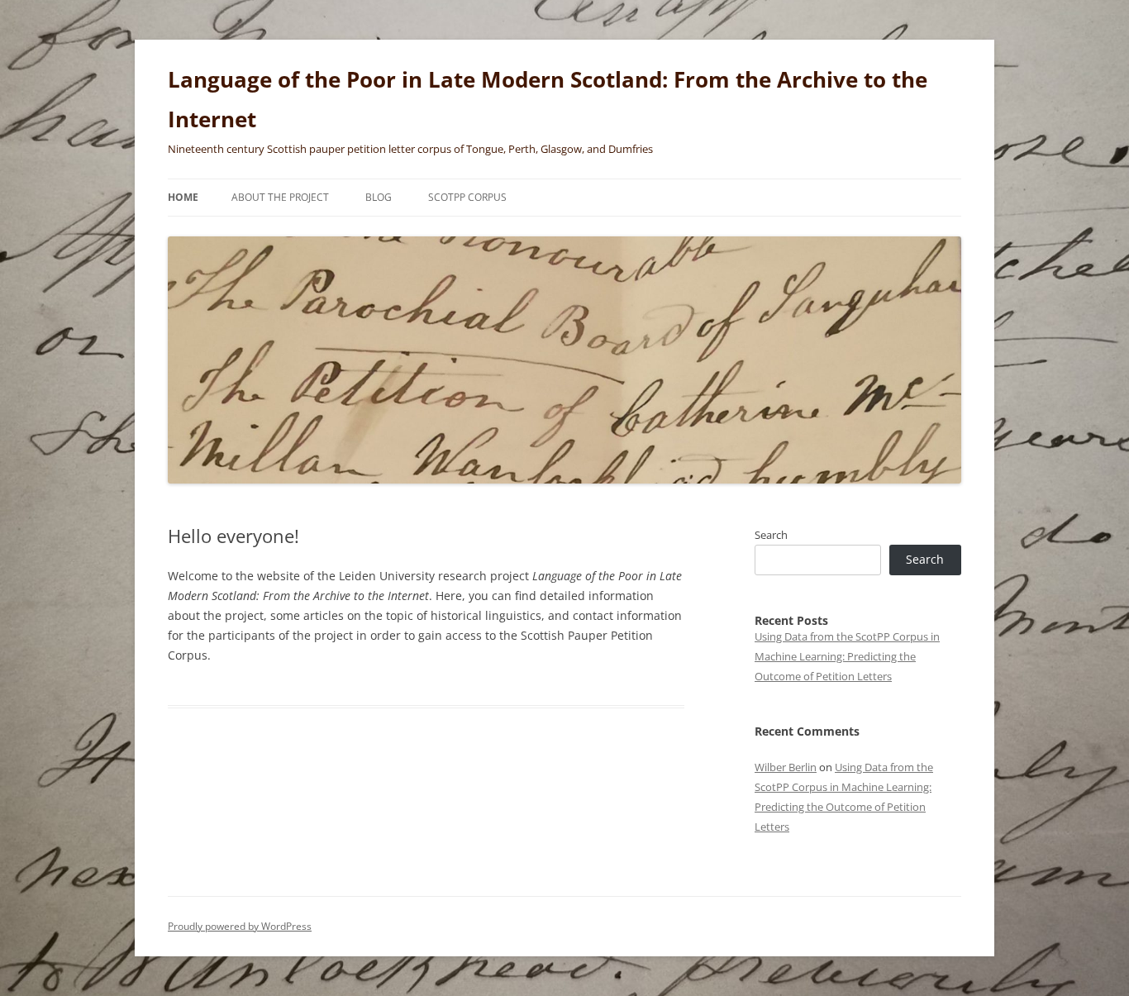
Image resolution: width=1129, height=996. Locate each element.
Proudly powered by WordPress (240, 926)
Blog (378, 197)
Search (771, 534)
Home (183, 197)
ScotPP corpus (467, 197)
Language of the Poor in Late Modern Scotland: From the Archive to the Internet (547, 99)
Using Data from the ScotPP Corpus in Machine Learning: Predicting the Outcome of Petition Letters (847, 656)
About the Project (280, 197)
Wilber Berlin (786, 767)
